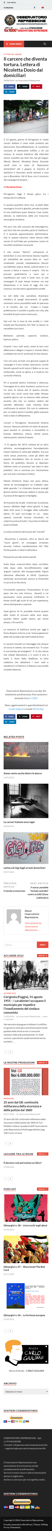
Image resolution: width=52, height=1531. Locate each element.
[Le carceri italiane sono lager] (26, 801)
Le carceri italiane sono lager (19, 822)
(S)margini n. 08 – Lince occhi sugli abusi (25, 1225)
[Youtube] (42, 7)
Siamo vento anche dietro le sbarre (23, 773)
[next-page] (10, 1052)
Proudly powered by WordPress (18, 1524)
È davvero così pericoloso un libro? (23, 1162)
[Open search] (45, 44)
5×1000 (33, 698)
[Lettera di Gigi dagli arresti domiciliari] (26, 849)
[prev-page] (6, 1052)
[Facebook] (34, 7)
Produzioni (9, 1098)
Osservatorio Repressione (29, 80)
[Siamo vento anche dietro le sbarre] (26, 756)
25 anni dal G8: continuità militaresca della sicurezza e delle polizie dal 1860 (22, 1106)
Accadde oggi (10, 993)
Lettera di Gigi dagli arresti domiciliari (24, 867)
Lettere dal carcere (13, 54)
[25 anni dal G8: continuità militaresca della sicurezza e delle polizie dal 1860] (26, 1081)
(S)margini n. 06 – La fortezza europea (24, 1315)
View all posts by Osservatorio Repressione (33, 926)
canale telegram (16, 708)
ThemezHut (15, 1527)
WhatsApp (38, 708)
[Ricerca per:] (26, 945)
